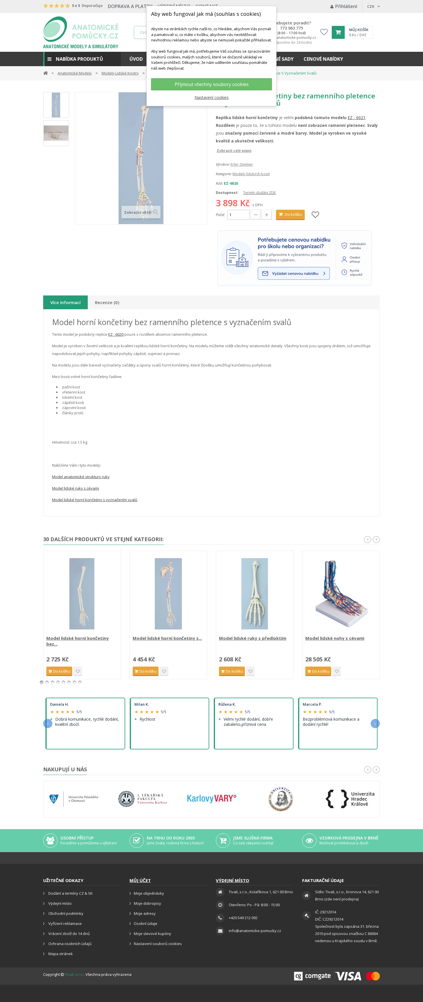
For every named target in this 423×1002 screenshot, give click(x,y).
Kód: (219, 183)
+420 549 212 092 (243, 917)
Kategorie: (224, 173)
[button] (82, 59)
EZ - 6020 (115, 334)
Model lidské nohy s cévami (334, 638)
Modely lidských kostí (251, 173)
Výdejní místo (59, 903)
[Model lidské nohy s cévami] (341, 593)
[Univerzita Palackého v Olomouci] (74, 799)
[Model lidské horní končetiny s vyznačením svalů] (168, 593)
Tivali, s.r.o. (74, 974)
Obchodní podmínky (65, 913)
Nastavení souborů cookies (158, 943)
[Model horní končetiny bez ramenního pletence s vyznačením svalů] (56, 105)
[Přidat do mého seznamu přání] (315, 215)
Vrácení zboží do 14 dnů (68, 933)
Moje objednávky (149, 893)
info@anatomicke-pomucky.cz (291, 38)
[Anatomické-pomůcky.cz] (80, 32)
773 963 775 (291, 28)
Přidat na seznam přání (77, 671)
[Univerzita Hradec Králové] (350, 799)
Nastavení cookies (212, 97)
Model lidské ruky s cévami (75, 488)
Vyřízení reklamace (64, 923)
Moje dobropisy (147, 903)
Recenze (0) (107, 302)
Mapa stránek (60, 953)
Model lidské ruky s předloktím (252, 638)
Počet (220, 214)
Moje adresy (145, 913)
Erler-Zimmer (241, 164)
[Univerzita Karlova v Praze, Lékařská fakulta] (143, 799)
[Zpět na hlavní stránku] (45, 72)
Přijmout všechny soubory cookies (212, 84)
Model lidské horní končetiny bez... (77, 641)
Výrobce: (223, 164)
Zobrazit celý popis (220, 150)
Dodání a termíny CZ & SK (70, 893)
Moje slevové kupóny (152, 933)
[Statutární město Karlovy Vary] (212, 799)
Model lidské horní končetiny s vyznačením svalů (94, 499)
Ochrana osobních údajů (69, 943)
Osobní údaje (145, 923)
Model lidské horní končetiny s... (167, 638)
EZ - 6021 (356, 117)
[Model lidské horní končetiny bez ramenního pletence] (82, 593)
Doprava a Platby (130, 6)
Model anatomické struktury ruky (81, 476)
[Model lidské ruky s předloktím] (254, 593)
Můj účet (140, 880)
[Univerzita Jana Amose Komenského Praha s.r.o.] (281, 799)
